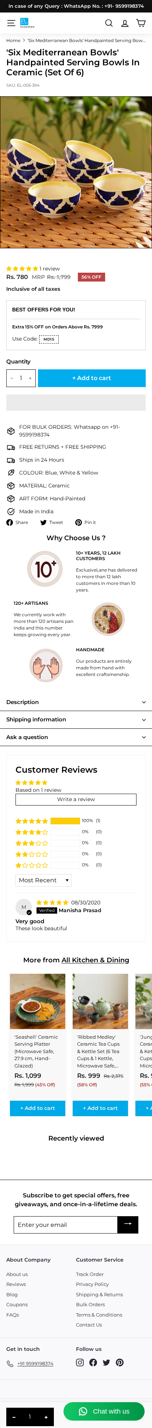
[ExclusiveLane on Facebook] (93, 1362)
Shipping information (36, 719)
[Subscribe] (128, 1225)
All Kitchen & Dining (95, 960)
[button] (22, 268)
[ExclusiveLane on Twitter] (106, 1362)
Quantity (18, 361)
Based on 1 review (38, 790)
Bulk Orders (90, 1304)
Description (22, 702)
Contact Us (89, 1325)
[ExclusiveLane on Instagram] (80, 1362)
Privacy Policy (92, 1284)
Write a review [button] (76, 799)
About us (17, 1274)
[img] (53, 902)
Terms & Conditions (99, 1315)
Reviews (16, 1284)
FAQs (12, 1315)
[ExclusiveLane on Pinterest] (120, 1362)
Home (13, 40)
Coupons (17, 1304)
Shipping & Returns (99, 1294)
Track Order (90, 1274)
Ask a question (27, 737)
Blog (12, 1294)
